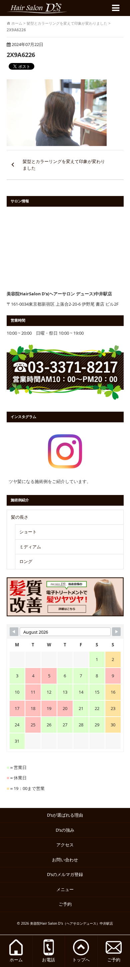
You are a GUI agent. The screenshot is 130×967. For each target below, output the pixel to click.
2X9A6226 (21, 54)
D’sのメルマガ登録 (65, 874)
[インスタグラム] (65, 451)
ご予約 (67, 904)
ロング (25, 561)
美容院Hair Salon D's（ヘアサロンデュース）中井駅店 (71, 923)
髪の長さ (19, 517)
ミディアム (30, 547)
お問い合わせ (65, 860)
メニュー (65, 889)
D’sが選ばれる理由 (65, 815)
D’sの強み (65, 830)
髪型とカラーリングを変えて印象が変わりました (64, 164)
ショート (28, 532)
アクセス (65, 845)
